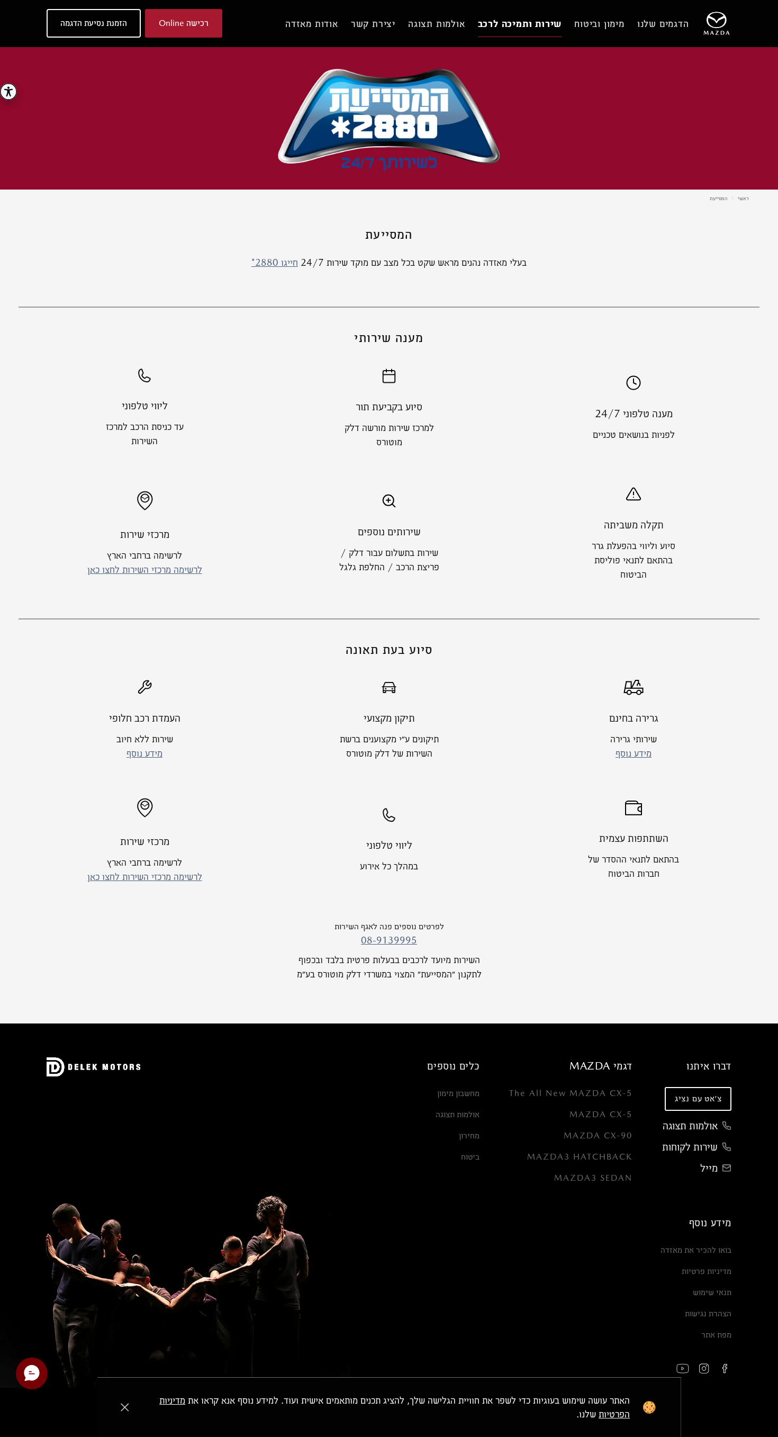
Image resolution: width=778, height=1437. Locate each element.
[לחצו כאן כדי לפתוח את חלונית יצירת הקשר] (32, 1373)
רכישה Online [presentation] (184, 23)
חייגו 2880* (274, 262)
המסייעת (718, 198)
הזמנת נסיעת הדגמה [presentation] (93, 23)
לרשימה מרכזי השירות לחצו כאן (144, 569)
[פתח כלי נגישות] (8, 91)
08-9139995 (389, 940)
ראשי (743, 198)
